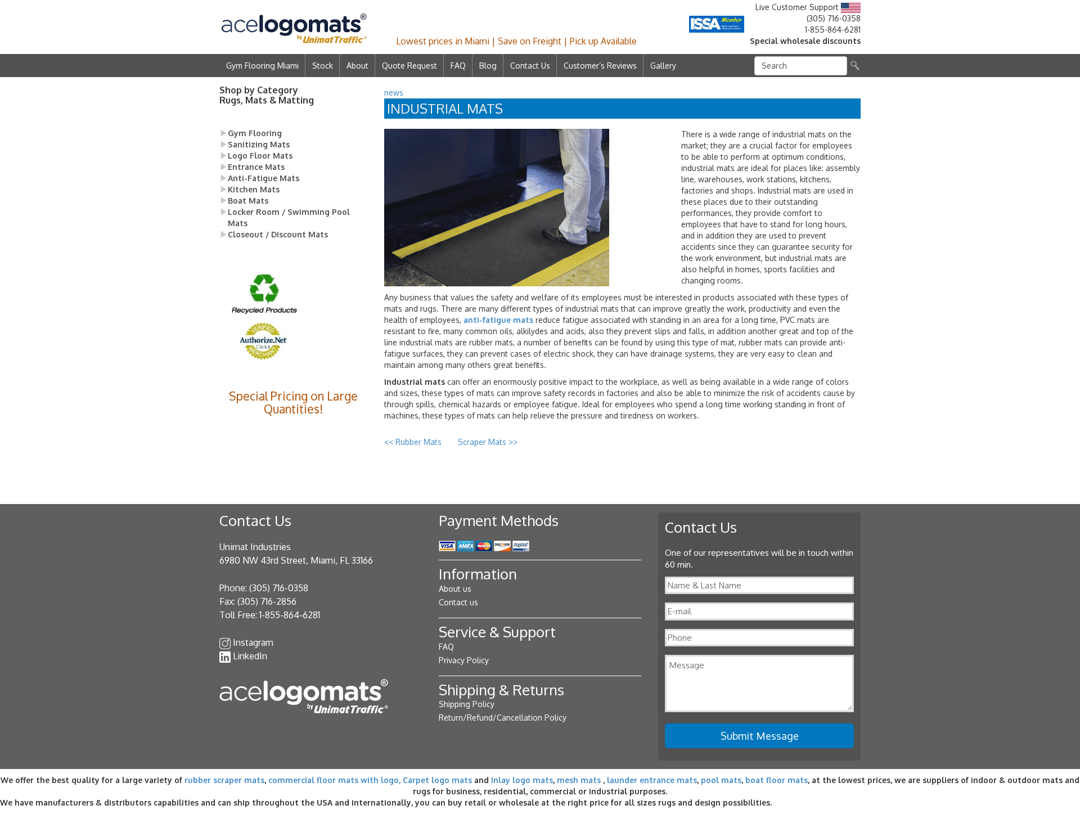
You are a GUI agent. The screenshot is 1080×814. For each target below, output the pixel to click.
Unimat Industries (255, 546)
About (357, 65)
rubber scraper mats (224, 780)
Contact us (458, 602)
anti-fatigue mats (498, 320)
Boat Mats (248, 200)
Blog (488, 65)
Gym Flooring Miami (262, 65)
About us (455, 588)
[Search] (855, 66)
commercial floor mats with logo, (334, 780)
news (393, 92)
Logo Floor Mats (260, 155)
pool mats (721, 780)
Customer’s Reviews (600, 65)
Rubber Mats (414, 442)
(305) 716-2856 (266, 601)
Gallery (663, 65)
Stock (322, 65)
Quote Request (409, 65)
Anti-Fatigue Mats (263, 178)
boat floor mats (776, 780)
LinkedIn (250, 656)
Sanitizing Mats (259, 144)
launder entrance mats (652, 780)
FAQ (458, 65)
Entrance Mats (256, 167)
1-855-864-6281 (833, 29)
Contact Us (530, 65)
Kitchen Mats (254, 189)
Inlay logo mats (522, 780)
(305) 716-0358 (834, 18)
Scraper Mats (488, 442)
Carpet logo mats (437, 780)
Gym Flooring (255, 133)
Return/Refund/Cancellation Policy (502, 717)
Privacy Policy (464, 660)
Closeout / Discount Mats (278, 234)
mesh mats (579, 780)
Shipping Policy (466, 704)
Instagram (253, 642)
